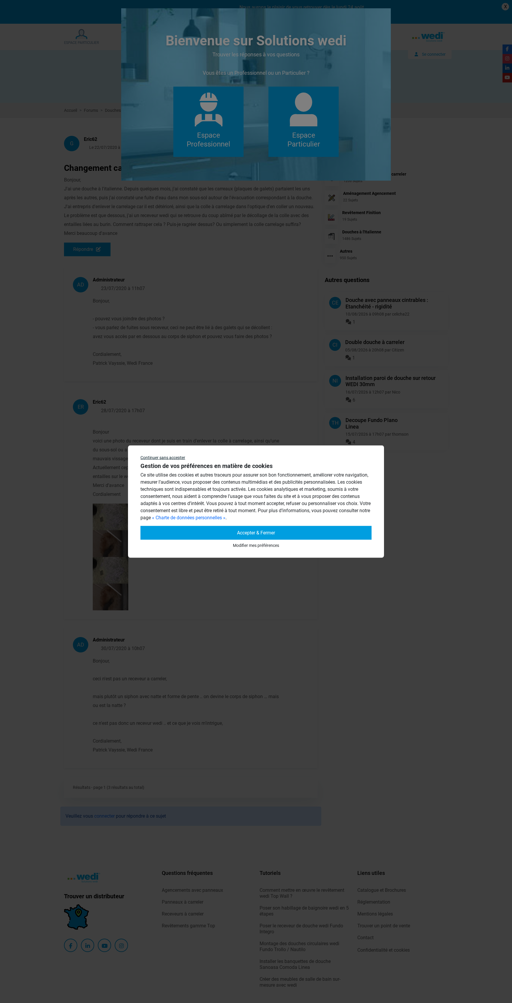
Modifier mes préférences (256, 545)
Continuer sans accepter (162, 457)
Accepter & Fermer (256, 533)
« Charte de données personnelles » (188, 517)
